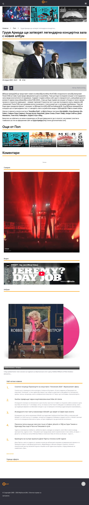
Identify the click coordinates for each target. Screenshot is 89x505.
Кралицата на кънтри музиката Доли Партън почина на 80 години (40, 439)
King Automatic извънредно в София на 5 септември (14, 144)
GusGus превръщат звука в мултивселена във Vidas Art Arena (38, 399)
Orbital (7, 249)
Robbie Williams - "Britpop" (13, 367)
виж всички (10, 453)
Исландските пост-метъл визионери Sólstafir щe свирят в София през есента (44, 412)
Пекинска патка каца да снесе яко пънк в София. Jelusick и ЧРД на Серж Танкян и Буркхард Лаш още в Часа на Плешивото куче (46, 425)
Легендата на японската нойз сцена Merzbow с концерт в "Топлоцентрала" (69, 143)
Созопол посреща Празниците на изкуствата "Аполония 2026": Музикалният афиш (47, 387)
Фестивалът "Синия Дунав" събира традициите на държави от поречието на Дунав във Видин (41, 143)
